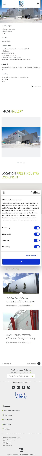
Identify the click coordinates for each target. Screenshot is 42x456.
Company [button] (7, 424)
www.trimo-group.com (20, 372)
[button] (18, 93)
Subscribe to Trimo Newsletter (20, 376)
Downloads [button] (7, 420)
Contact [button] (6, 429)
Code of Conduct (8, 440)
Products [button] (6, 406)
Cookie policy (7, 445)
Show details (31, 255)
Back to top (31, 363)
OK (21, 261)
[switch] (37, 234)
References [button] (7, 415)
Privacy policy (7, 443)
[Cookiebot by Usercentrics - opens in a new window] (31, 192)
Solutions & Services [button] (11, 410)
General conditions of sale (11, 437)
